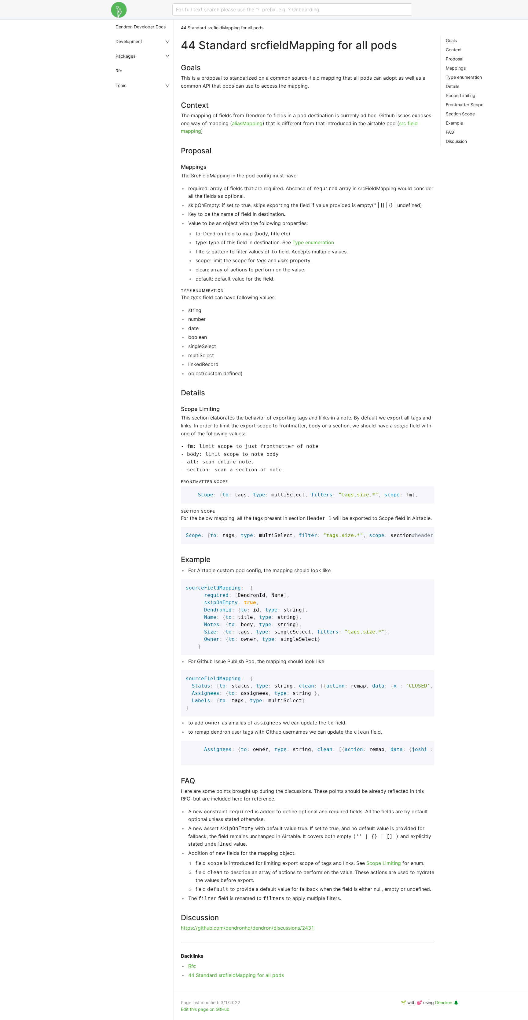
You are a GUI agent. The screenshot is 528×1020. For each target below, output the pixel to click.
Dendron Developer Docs (141, 26)
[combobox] (292, 9)
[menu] (143, 520)
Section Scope (460, 113)
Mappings (456, 68)
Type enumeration (313, 242)
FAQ (450, 132)
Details (452, 86)
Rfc (119, 70)
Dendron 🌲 (447, 1002)
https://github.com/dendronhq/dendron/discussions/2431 (247, 928)
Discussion (456, 141)
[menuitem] (143, 27)
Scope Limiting (383, 863)
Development (129, 41)
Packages (125, 56)
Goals (451, 40)
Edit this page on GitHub (205, 1009)
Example (454, 123)
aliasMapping (247, 123)
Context (454, 49)
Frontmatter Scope (464, 104)
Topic (121, 85)
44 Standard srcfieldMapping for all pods (222, 27)
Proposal (454, 58)
